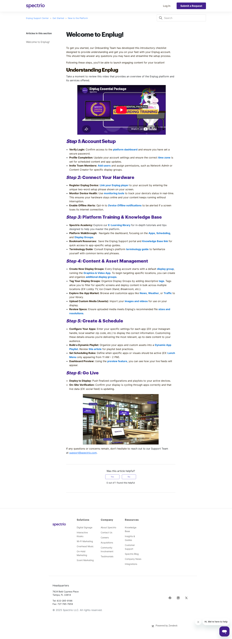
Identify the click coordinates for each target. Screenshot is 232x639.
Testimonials (107, 556)
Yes (112, 477)
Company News (133, 559)
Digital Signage (84, 527)
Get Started (58, 18)
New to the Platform (78, 18)
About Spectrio (108, 527)
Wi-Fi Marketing (85, 541)
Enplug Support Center (37, 18)
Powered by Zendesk (167, 625)
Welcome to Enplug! (38, 41)
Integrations (131, 564)
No (129, 477)
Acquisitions (107, 542)
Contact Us (106, 532)
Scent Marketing (85, 560)
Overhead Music (85, 546)
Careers (105, 537)
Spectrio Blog (132, 554)
